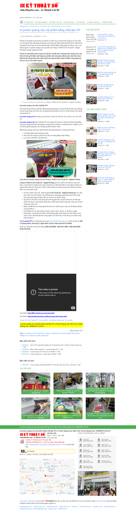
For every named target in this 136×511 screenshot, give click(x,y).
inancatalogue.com (40, 509)
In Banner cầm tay (93, 22)
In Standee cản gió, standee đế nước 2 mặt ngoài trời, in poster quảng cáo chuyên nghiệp (100, 391)
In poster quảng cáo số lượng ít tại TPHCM (42, 351)
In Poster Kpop (69, 22)
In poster (68, 26)
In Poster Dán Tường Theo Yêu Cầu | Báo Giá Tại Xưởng (106, 36)
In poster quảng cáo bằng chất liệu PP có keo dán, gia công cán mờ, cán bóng (53, 365)
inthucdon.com (64, 506)
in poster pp (54, 333)
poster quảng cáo (42, 335)
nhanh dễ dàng (101, 501)
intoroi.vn (75, 506)
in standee (31, 335)
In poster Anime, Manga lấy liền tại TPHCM (106, 166)
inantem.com (97, 506)
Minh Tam (30, 36)
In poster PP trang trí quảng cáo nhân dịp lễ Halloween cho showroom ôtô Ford (100, 416)
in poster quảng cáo (66, 333)
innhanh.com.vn (39, 506)
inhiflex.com (62, 509)
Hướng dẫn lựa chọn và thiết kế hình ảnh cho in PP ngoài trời (36, 417)
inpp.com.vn (52, 509)
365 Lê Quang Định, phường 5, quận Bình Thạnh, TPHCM (46, 444)
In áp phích (43, 26)
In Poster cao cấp (55, 22)
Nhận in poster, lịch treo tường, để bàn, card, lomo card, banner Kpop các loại (107, 116)
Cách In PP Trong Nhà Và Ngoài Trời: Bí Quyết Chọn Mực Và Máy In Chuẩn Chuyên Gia (56, 345)
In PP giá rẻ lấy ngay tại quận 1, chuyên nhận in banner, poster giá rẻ (106, 179)
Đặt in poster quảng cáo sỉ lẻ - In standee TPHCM (68, 392)
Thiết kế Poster (107, 22)
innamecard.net (109, 506)
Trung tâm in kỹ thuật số (28, 501)
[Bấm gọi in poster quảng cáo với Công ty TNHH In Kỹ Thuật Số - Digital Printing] (51, 81)
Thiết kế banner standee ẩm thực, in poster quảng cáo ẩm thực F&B (106, 61)
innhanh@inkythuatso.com (59, 221)
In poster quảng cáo (56, 26)
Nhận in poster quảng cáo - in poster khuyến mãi (44, 349)
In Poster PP (28, 22)
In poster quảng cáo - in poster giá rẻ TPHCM (43, 354)
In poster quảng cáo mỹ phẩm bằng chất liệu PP (50, 30)
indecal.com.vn (85, 506)
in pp (76, 333)
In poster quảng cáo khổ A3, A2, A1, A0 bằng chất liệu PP (106, 141)
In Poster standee (41, 22)
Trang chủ (23, 26)
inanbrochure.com (26, 509)
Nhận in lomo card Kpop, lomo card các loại (106, 128)
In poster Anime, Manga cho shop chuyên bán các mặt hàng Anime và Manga (107, 154)
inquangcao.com (25, 506)
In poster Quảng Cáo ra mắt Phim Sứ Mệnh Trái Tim (68, 417)
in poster (47, 333)
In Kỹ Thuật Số (37, 333)
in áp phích (28, 333)
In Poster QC (80, 22)
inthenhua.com (52, 506)
